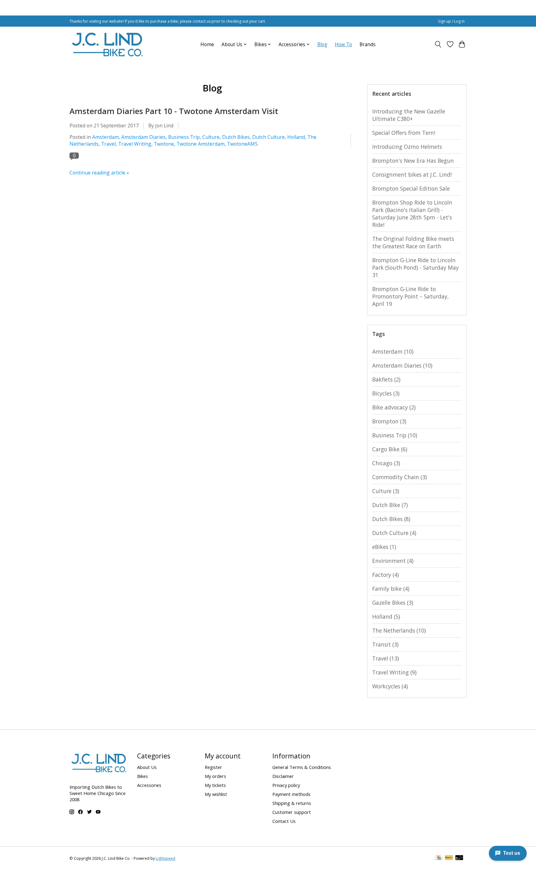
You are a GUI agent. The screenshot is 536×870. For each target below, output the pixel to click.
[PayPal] (449, 858)
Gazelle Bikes (392, 602)
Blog (322, 44)
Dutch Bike (390, 505)
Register (213, 767)
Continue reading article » (99, 172)
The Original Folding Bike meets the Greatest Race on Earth (413, 242)
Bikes (142, 776)
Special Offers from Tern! (403, 132)
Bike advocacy (394, 407)
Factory (385, 574)
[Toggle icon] (438, 44)
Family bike (390, 588)
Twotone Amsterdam (200, 143)
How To (343, 44)
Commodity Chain (399, 477)
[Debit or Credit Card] (459, 858)
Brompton (389, 421)
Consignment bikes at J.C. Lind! (412, 174)
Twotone (164, 143)
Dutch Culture (268, 137)
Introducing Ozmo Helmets (407, 146)
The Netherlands (399, 630)
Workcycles (390, 686)
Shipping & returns (291, 803)
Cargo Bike (389, 449)
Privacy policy (286, 785)
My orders (215, 776)
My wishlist (216, 794)
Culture (211, 137)
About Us (147, 767)
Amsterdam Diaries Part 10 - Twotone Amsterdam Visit (173, 111)
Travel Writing (134, 143)
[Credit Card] (439, 858)
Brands (368, 44)
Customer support (291, 812)
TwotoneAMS (242, 143)
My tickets (215, 785)
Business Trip (184, 137)
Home (207, 44)
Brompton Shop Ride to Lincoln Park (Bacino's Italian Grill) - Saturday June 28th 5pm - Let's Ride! (412, 213)
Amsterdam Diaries (143, 137)
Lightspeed (165, 858)
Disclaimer (283, 776)
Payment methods (291, 794)
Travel (108, 143)
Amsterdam (105, 137)
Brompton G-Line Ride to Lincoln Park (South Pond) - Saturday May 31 (415, 267)
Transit (385, 644)
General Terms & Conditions (301, 767)
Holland (296, 137)
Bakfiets (386, 379)
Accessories (149, 785)
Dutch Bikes (236, 137)
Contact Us (284, 821)
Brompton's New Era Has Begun (413, 160)
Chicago (386, 463)
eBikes (384, 546)
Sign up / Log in (451, 21)
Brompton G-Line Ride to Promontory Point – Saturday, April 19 (410, 296)
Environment (392, 560)
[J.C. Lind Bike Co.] (107, 44)
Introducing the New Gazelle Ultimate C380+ (408, 115)
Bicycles (386, 393)
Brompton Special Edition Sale (411, 188)
